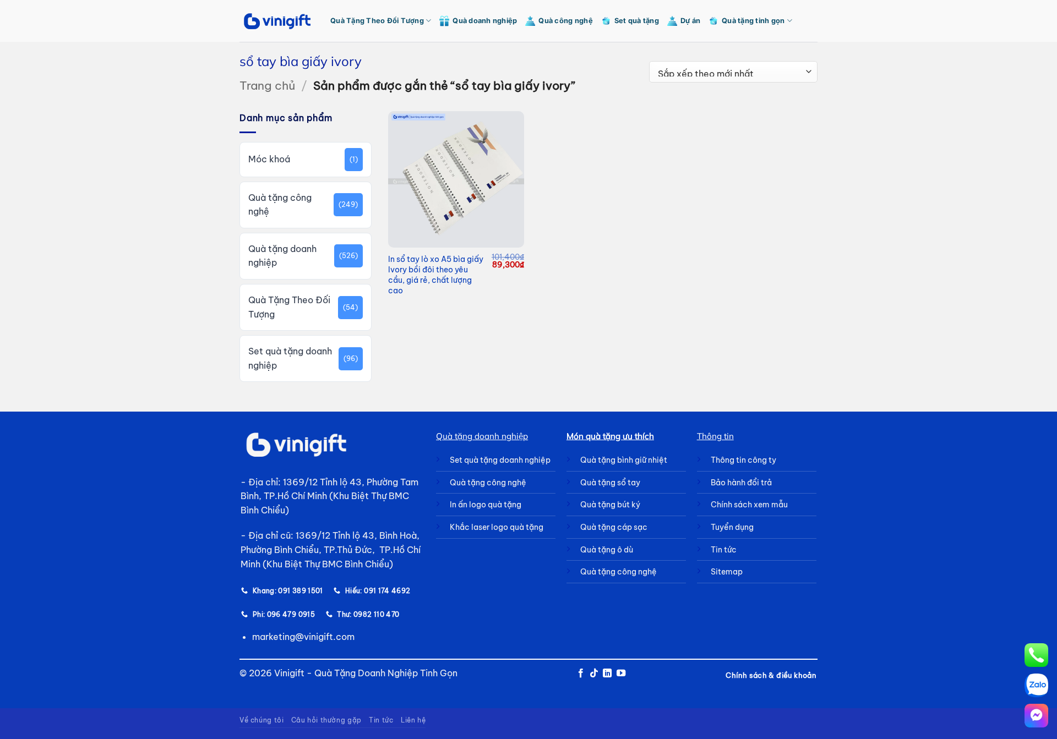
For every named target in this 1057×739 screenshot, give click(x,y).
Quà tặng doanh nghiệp (282, 256)
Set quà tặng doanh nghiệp (290, 358)
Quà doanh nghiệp (485, 21)
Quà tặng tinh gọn (753, 21)
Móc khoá (269, 159)
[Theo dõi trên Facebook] (580, 673)
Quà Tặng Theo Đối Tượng (377, 21)
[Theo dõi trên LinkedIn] (607, 673)
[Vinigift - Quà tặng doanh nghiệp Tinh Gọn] (276, 21)
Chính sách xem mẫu (749, 505)
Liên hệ (413, 720)
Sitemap (727, 572)
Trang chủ (267, 85)
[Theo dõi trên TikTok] (594, 673)
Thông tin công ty (743, 460)
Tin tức (381, 720)
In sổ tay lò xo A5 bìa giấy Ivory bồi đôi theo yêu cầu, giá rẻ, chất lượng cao (435, 274)
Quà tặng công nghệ (280, 204)
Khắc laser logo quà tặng (496, 527)
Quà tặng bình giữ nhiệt (623, 460)
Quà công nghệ (565, 21)
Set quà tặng (636, 21)
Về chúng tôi (261, 720)
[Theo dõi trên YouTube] (621, 673)
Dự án (690, 21)
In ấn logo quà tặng (485, 505)
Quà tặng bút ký (610, 505)
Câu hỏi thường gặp (326, 720)
